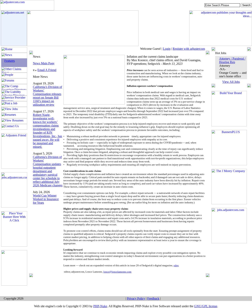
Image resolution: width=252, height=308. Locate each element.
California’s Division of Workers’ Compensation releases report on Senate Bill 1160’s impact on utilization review (47, 95)
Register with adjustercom (189, 48)
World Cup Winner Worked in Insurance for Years (46, 199)
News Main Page (43, 63)
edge (176, 265)
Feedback (153, 298)
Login (166, 48)
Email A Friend (46, 70)
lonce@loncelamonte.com (117, 271)
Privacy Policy (136, 298)
